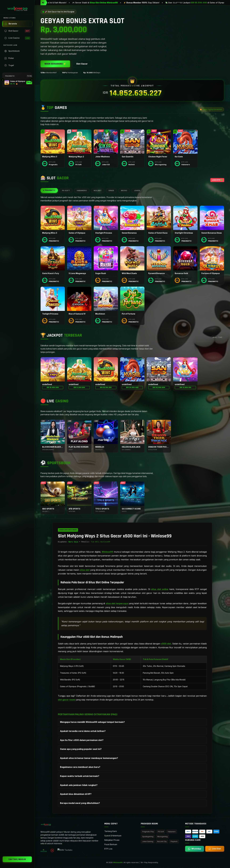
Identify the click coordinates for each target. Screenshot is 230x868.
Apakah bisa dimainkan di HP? (75, 794)
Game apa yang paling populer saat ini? (81, 749)
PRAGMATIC (50, 190)
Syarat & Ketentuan (112, 835)
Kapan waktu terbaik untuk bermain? (79, 776)
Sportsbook (14, 51)
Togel (11, 65)
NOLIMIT (98, 191)
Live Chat (216, 849)
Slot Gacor (18, 31)
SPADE (111, 191)
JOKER (137, 191)
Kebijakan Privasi (111, 840)
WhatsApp (196, 849)
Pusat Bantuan (110, 844)
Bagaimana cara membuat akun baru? (80, 767)
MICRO (124, 191)
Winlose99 (107, 551)
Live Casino (18, 38)
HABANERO (82, 191)
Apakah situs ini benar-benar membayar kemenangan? (89, 758)
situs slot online (159, 589)
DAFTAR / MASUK (17, 859)
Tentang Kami (110, 831)
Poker (11, 58)
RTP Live (108, 849)
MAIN (29, 82)
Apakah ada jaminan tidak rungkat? (78, 785)
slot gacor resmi (66, 699)
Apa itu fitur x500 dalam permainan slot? (81, 740)
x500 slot (166, 643)
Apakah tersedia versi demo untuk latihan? (83, 731)
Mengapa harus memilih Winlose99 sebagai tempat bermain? (92, 722)
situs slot (85, 570)
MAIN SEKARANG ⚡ (55, 63)
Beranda (13, 24)
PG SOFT (66, 191)
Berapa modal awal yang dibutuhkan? (80, 803)
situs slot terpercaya (117, 603)
